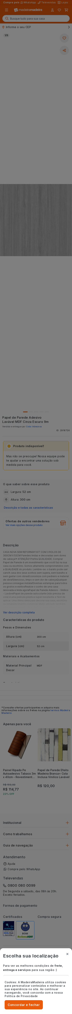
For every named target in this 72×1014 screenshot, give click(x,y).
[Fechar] (67, 954)
